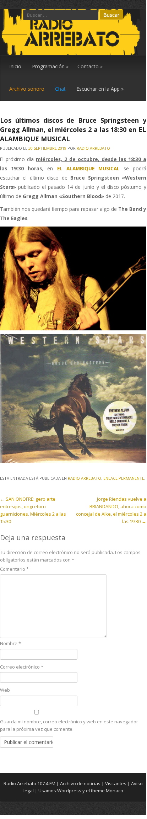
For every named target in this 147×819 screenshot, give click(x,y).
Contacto (90, 66)
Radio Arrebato (93, 148)
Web (5, 690)
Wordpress (69, 790)
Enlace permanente (123, 478)
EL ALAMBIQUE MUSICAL (88, 168)
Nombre (10, 643)
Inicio (15, 66)
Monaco (114, 790)
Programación (50, 66)
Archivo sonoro (26, 88)
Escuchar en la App (100, 88)
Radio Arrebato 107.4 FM (29, 783)
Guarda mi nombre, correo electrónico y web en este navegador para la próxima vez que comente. (69, 725)
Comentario (14, 569)
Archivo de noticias (80, 783)
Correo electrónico (21, 667)
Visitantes (115, 783)
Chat (60, 88)
